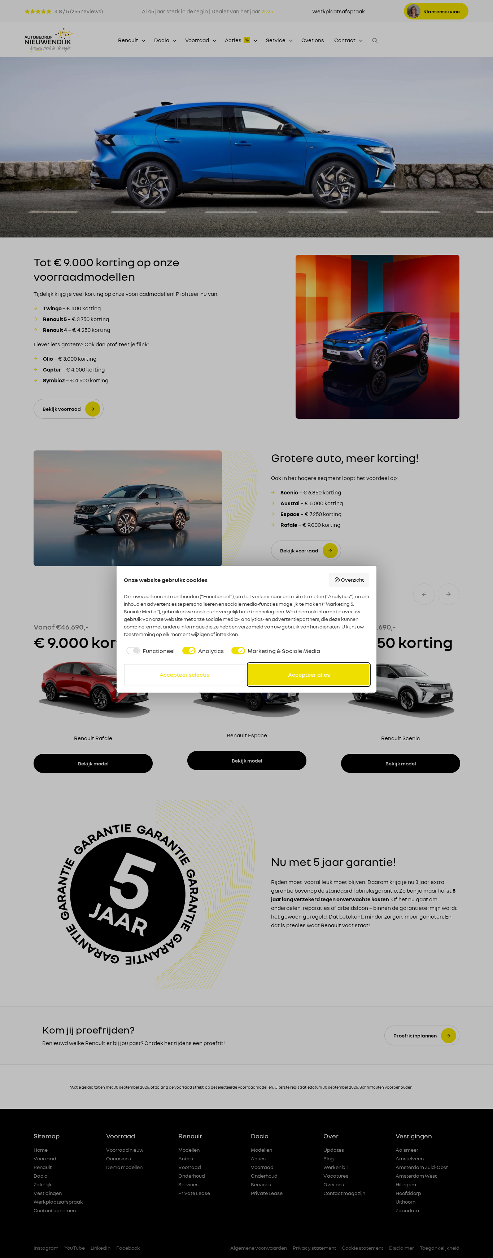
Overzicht (352, 580)
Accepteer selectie (185, 674)
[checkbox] (149, 650)
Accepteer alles (309, 674)
